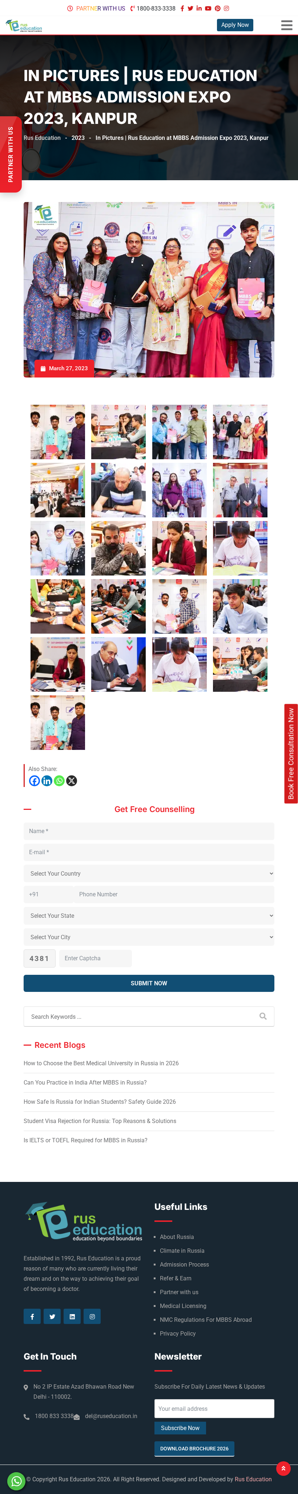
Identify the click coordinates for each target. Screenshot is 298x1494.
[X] (71, 780)
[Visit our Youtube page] (209, 8)
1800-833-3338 (156, 8)
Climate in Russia (182, 1250)
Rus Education (253, 1479)
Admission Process (184, 1264)
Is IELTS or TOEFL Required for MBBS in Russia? (86, 1140)
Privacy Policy (178, 1333)
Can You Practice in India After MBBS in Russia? (85, 1082)
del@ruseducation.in (111, 1416)
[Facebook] (34, 780)
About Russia (177, 1236)
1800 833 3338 (54, 1416)
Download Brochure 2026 (194, 1448)
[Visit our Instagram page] (227, 8)
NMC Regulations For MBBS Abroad (206, 1319)
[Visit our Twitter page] (191, 8)
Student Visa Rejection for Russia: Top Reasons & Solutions (100, 1121)
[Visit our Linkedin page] (200, 8)
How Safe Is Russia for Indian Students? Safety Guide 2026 (100, 1101)
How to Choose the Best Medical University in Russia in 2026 (101, 1063)
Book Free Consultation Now (291, 754)
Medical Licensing (183, 1306)
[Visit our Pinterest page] (218, 8)
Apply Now (235, 24)
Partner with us (100, 8)
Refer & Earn (176, 1278)
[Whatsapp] (59, 780)
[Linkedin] (46, 780)
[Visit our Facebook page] (183, 8)
